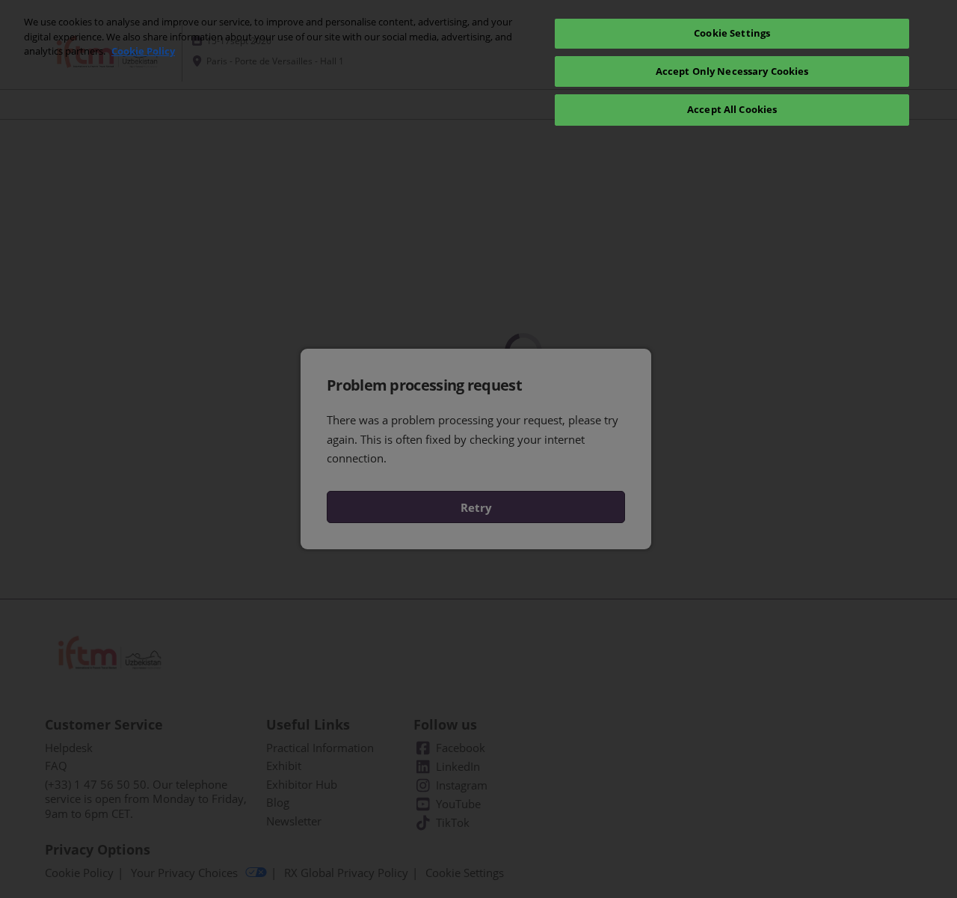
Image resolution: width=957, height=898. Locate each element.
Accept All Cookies (732, 109)
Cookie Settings (732, 33)
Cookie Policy (143, 51)
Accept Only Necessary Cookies (732, 71)
